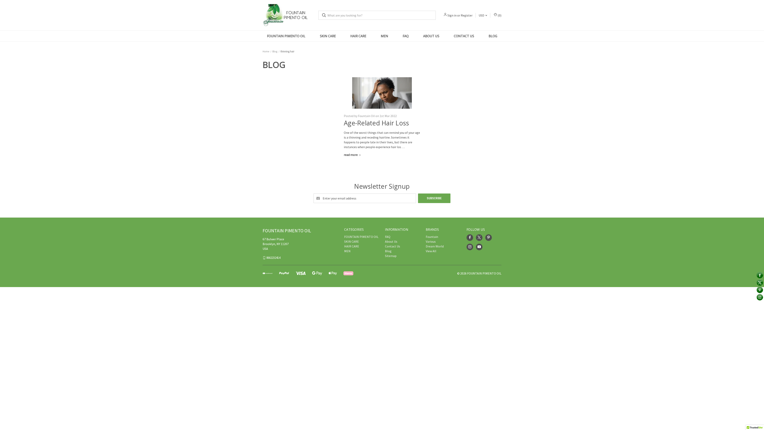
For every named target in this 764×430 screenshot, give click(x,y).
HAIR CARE (358, 36)
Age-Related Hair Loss (376, 123)
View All (431, 251)
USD (482, 15)
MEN (384, 36)
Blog (493, 36)
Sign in (452, 15)
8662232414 (273, 257)
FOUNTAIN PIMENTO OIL (286, 36)
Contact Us (464, 36)
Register (467, 15)
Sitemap (391, 256)
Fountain (432, 237)
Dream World (435, 246)
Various (431, 241)
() (499, 15)
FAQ (406, 36)
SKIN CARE (328, 36)
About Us (431, 36)
